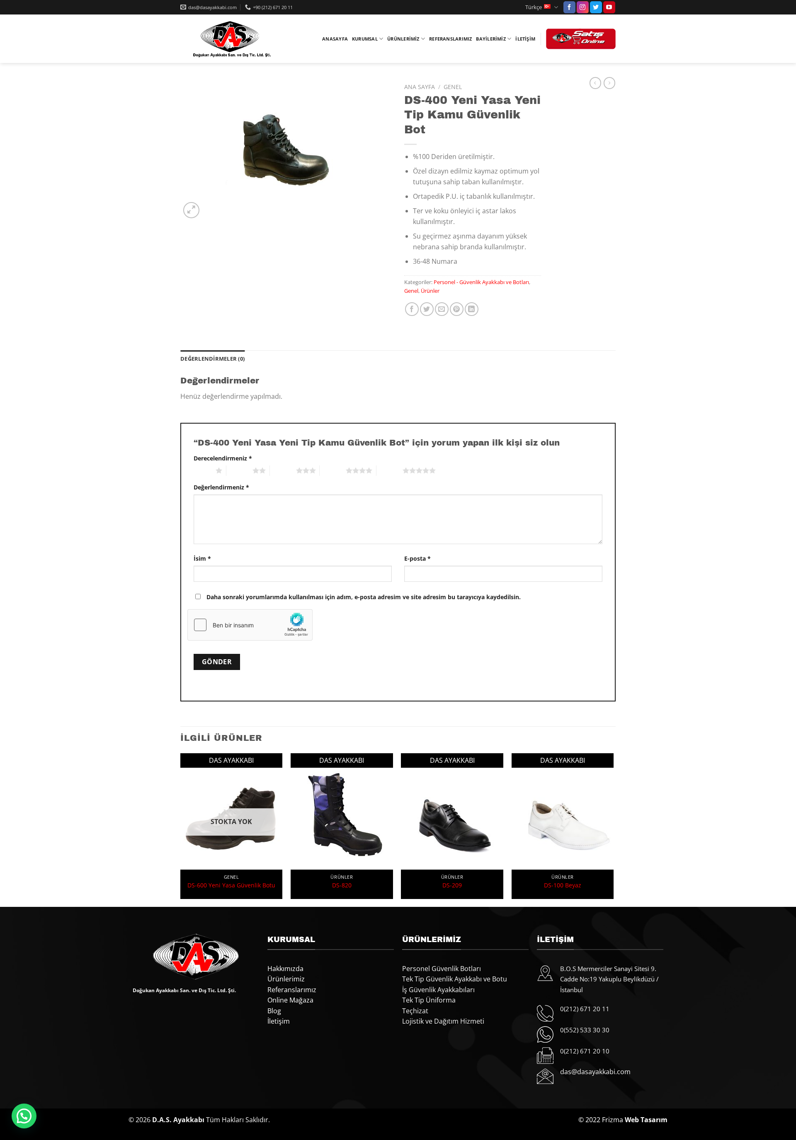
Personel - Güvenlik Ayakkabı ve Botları (481, 282)
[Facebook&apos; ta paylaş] (412, 309)
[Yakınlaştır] (191, 210)
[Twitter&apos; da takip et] (596, 7)
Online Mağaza (290, 1000)
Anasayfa (335, 39)
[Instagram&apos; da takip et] (583, 7)
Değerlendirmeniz (221, 487)
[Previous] (181, 829)
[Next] (613, 829)
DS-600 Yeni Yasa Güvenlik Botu (231, 885)
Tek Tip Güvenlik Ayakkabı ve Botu (454, 978)
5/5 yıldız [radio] (389, 470)
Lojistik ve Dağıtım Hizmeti (443, 1021)
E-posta (417, 558)
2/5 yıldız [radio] (239, 470)
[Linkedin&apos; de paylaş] (471, 309)
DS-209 (452, 885)
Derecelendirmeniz (223, 458)
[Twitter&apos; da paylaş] (427, 309)
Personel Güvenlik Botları (441, 968)
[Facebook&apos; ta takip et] (569, 7)
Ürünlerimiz (403, 39)
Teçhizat (415, 1010)
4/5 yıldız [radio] (333, 470)
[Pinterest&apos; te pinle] (457, 309)
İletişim (525, 39)
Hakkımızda (285, 968)
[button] (24, 1116)
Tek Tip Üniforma (429, 1000)
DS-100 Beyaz (562, 885)
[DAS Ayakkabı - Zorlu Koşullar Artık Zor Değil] (230, 38)
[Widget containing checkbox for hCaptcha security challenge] (250, 625)
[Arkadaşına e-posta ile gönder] (442, 309)
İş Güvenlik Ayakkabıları (438, 989)
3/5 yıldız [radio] (283, 470)
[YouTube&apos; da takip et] (609, 7)
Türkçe (533, 7)
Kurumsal (365, 39)
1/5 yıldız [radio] (202, 470)
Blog (274, 1010)
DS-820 (342, 885)
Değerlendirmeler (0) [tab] (212, 358)
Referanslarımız (450, 39)
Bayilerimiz (490, 39)
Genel (453, 87)
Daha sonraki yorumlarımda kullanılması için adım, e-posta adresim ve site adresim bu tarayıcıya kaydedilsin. (363, 597)
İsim (202, 558)
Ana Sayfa (419, 87)
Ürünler (430, 290)
